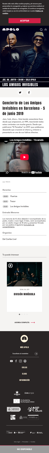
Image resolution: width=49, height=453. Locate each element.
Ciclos (24, 367)
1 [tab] (19, 314)
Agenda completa (22, 322)
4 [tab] (27, 314)
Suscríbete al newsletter (20, 353)
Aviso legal (17, 441)
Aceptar (24, 21)
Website (8, 181)
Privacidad (25, 441)
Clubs (24, 373)
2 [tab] (22, 314)
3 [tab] (24, 314)
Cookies (33, 441)
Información (24, 380)
